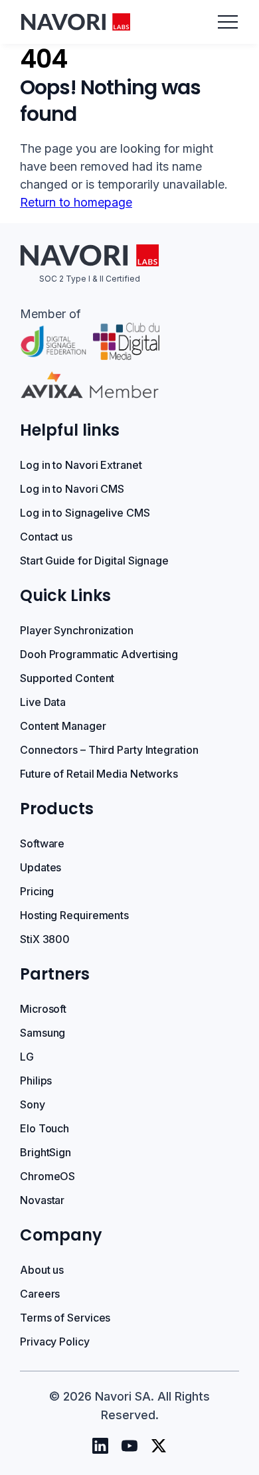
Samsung (42, 1032)
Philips (36, 1080)
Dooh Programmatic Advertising (99, 654)
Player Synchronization (76, 630)
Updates (40, 867)
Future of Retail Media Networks (99, 773)
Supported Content (67, 678)
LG (27, 1056)
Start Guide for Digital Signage (94, 560)
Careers (40, 1293)
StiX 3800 (45, 939)
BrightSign (45, 1152)
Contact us (46, 536)
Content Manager (63, 726)
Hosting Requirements (74, 915)
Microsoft (43, 1008)
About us (42, 1269)
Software (42, 843)
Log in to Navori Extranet (81, 465)
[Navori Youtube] (129, 1446)
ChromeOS (47, 1176)
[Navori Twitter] (159, 1446)
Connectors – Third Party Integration (109, 749)
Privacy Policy (55, 1341)
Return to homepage (76, 202)
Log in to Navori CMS (72, 488)
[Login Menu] (228, 22)
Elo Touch (44, 1128)
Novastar (42, 1200)
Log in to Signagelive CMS (85, 512)
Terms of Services (65, 1317)
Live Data (43, 702)
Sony (32, 1104)
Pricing (37, 891)
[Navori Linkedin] (100, 1446)
